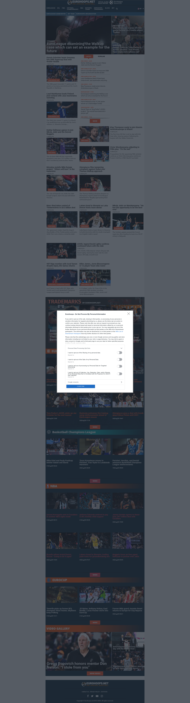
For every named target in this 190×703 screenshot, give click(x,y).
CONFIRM (80, 386)
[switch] (119, 352)
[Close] (129, 314)
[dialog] (95, 351)
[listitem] (95, 348)
